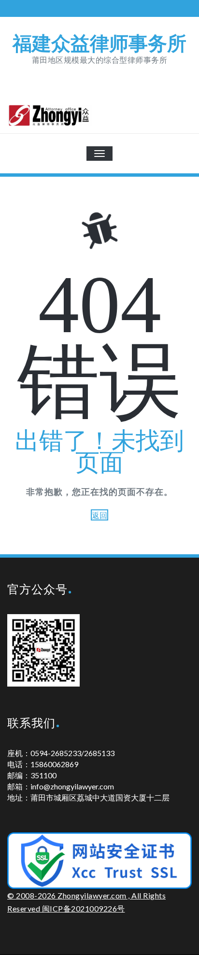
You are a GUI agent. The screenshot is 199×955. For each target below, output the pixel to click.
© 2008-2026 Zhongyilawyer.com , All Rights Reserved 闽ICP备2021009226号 (86, 902)
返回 (99, 515)
